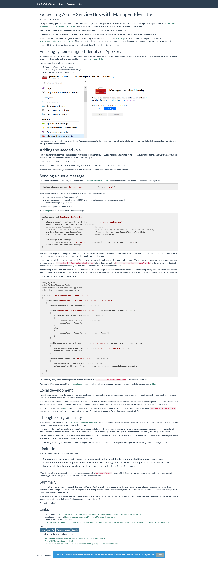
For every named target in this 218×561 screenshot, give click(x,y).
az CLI (65, 408)
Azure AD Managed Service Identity (60, 541)
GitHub (153, 384)
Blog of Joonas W (46, 3)
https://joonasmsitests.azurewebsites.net (57, 41)
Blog (61, 4)
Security (75, 530)
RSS (80, 4)
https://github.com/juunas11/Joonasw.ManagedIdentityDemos (90, 517)
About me (71, 4)
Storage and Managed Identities (83, 422)
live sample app (76, 384)
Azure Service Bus (63, 530)
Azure (43, 530)
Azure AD (50, 530)
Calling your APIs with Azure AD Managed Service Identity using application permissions (81, 543)
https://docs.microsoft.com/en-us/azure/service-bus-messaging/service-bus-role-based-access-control (98, 514)
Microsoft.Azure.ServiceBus (97, 181)
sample (48, 210)
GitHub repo (120, 38)
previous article (96, 59)
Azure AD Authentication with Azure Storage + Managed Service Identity (75, 538)
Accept (159, 555)
